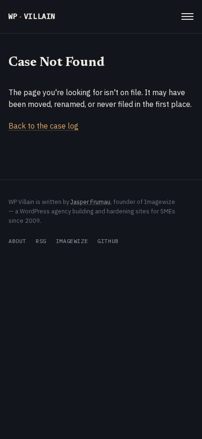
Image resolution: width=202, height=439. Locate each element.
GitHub (108, 240)
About (17, 240)
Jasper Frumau (90, 201)
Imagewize (72, 240)
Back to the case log (43, 125)
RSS (41, 240)
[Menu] (187, 16)
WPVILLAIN (31, 16)
